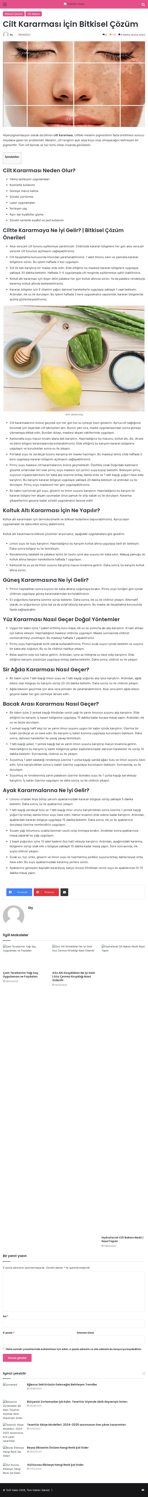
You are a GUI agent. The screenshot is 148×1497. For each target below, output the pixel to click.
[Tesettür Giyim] (74, 4)
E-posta (8, 1332)
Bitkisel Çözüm (14, 13)
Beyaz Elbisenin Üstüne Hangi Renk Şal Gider (58, 1448)
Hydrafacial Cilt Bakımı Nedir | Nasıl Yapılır (122, 1239)
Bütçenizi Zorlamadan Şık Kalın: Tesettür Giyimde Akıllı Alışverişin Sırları (77, 1402)
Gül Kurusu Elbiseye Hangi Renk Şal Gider (55, 1465)
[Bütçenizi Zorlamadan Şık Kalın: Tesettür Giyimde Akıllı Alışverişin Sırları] (13, 1410)
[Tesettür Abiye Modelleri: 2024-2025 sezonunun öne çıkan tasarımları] (13, 1433)
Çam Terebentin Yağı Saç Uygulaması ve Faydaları (21, 974)
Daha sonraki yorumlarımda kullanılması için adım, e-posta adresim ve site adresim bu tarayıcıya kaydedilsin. (74, 1349)
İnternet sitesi (85, 1332)
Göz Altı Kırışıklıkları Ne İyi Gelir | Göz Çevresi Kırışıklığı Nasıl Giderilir (73, 976)
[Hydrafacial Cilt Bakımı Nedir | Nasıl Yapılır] (123, 1089)
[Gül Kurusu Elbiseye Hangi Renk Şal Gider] (13, 1470)
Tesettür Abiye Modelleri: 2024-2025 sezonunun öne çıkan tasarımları (76, 1425)
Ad (5, 1316)
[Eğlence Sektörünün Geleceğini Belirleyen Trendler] (13, 1390)
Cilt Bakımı (34, 13)
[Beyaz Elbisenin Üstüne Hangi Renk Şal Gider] (13, 1453)
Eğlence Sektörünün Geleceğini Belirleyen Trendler (62, 1384)
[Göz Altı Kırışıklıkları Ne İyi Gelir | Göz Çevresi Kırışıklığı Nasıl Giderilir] (74, 956)
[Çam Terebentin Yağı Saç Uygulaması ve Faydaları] (24, 956)
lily (11, 34)
